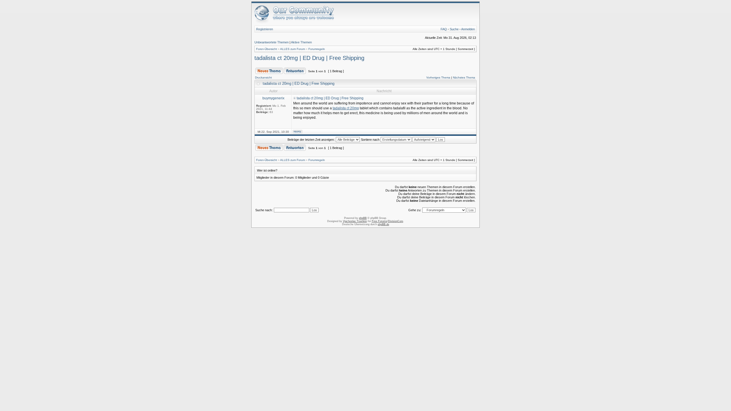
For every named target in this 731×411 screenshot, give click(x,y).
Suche (454, 29)
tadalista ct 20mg (346, 108)
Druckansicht (263, 77)
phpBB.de (383, 224)
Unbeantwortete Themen (271, 42)
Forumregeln (316, 49)
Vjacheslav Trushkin (355, 221)
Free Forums (379, 221)
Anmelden (468, 29)
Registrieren (264, 29)
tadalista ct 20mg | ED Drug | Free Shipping (309, 58)
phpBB (363, 218)
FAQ (444, 29)
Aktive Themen (301, 42)
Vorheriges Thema (438, 77)
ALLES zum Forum (292, 49)
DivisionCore (395, 221)
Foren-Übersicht (266, 49)
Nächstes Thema (464, 77)
